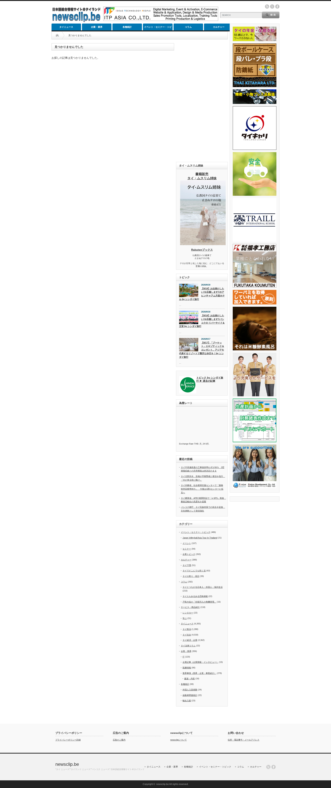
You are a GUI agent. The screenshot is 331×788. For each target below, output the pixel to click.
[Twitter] (268, 767)
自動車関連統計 (190, 695)
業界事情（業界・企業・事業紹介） (199, 673)
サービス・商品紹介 (190, 607)
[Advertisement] (202, 100)
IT (183, 657)
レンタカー (188, 613)
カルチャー (218, 27)
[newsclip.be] (76, 21)
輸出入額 (187, 700)
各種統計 (127, 27)
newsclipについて (178, 740)
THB (196, 444)
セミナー (187, 549)
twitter (272, 6)
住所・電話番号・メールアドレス (243, 740)
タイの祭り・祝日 (191, 576)
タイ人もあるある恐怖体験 (195, 596)
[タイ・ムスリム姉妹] (203, 244)
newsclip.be (67, 764)
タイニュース (66, 27)
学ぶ (185, 618)
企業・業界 (96, 27)
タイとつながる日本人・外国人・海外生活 (203, 587)
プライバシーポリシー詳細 (68, 740)
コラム (188, 27)
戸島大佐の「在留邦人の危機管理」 (199, 602)
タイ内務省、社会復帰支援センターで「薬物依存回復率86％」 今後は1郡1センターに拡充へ (202, 489)
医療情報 (187, 667)
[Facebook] (273, 767)
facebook (277, 6)
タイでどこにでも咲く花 (194, 570)
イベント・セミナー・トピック (158, 28)
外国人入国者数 (190, 689)
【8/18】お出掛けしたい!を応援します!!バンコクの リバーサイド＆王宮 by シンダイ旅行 (202, 321)
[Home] (57, 35)
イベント (187, 543)
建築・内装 (189, 678)
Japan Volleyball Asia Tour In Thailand (200, 538)
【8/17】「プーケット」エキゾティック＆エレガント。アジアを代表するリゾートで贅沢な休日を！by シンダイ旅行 (201, 349)
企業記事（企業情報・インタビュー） (200, 662)
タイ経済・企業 (190, 640)
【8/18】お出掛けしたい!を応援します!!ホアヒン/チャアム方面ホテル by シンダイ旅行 (202, 294)
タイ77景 (187, 565)
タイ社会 (187, 635)
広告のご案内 (119, 740)
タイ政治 (187, 629)
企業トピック (189, 554)
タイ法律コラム (188, 645)
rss (267, 6)
